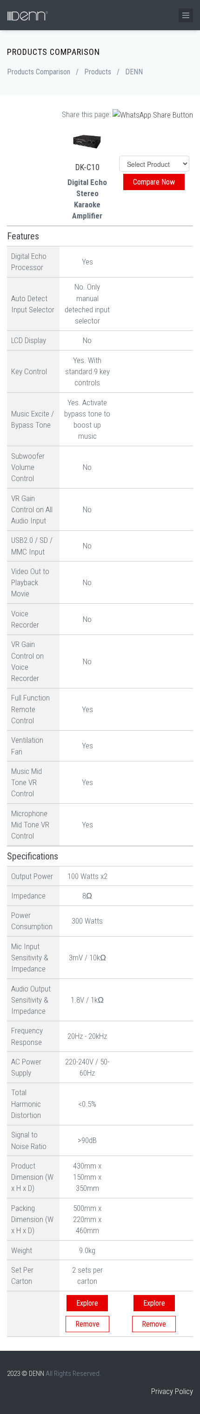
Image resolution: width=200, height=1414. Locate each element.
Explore (87, 1303)
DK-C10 (87, 167)
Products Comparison (38, 71)
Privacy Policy (172, 1391)
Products (97, 71)
